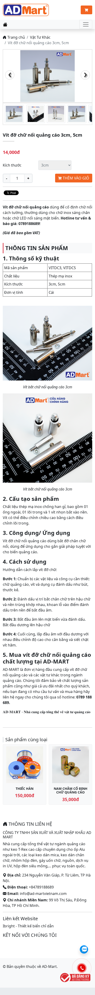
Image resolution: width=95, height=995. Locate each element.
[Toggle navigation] (85, 24)
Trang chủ (15, 37)
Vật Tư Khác (40, 37)
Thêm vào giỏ (75, 178)
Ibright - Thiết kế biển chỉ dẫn (28, 926)
